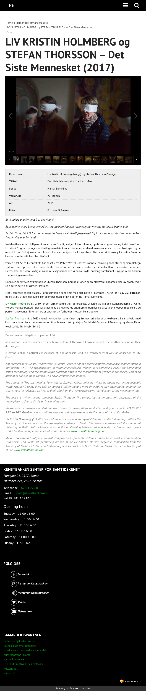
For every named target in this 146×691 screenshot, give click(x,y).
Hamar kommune (14, 659)
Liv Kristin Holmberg (17, 303)
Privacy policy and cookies (73, 688)
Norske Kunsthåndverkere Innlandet (25, 650)
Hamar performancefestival (33, 22)
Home (10, 22)
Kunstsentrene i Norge (17, 655)
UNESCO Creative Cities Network (23, 664)
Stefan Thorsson (15, 318)
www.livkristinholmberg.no (87, 431)
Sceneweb (9, 673)
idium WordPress (133, 681)
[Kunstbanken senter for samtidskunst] (13, 5)
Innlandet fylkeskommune (19, 641)
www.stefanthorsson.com (29, 450)
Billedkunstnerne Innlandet (20, 645)
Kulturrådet (11, 668)
